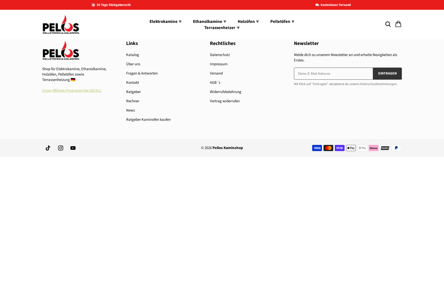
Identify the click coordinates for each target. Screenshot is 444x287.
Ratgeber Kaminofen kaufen (148, 119)
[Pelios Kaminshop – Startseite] (61, 24)
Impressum (218, 64)
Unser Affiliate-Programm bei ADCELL (72, 90)
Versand (216, 73)
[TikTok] (48, 148)
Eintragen (387, 73)
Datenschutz (220, 55)
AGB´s (215, 82)
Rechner (132, 101)
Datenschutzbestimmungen (378, 84)
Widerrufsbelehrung (225, 92)
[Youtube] (73, 148)
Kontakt (132, 82)
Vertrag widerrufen (225, 101)
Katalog (132, 55)
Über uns (133, 64)
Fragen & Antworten (142, 73)
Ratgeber (133, 92)
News (130, 110)
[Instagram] (60, 148)
